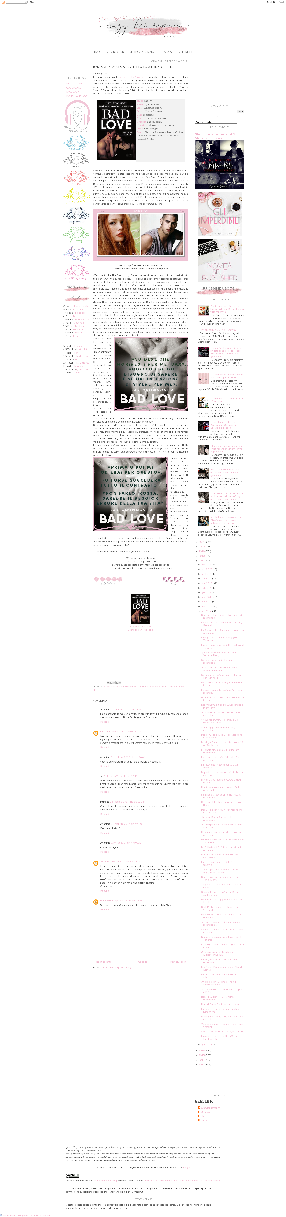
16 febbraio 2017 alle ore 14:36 (128, 709)
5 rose (107, 686)
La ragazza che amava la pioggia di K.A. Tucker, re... (222, 639)
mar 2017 (207, 606)
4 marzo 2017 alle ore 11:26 (125, 861)
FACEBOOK (72, 91)
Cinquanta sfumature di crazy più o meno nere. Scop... (219, 721)
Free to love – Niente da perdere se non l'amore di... (222, 916)
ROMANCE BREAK (76, 95)
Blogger (187, 1167)
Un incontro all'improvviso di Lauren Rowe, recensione (219, 669)
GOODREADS (73, 87)
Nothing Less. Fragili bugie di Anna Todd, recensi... (222, 1018)
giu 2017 (207, 592)
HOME (97, 51)
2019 (202, 551)
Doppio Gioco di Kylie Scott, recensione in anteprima (221, 736)
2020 (202, 546)
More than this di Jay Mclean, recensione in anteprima (222, 699)
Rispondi (104, 721)
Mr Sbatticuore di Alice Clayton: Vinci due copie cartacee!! (227, 376)
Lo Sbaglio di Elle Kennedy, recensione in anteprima (222, 631)
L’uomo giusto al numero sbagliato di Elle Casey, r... (222, 946)
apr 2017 (207, 601)
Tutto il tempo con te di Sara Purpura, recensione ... (220, 923)
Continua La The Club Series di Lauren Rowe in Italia (221, 676)
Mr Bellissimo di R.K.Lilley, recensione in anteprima (221, 848)
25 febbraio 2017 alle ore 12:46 (120, 776)
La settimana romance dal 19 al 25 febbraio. (219, 766)
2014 (202, 1059)
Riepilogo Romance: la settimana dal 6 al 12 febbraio (222, 841)
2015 (202, 1055)
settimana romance (143, 51)
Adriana (104, 861)
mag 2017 (207, 596)
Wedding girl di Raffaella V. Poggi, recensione (218, 729)
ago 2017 (207, 583)
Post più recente (102, 961)
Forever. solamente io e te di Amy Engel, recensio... (222, 691)
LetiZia (104, 731)
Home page (141, 961)
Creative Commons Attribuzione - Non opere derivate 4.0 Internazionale (182, 1180)
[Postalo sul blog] (111, 682)
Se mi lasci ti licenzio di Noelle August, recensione (221, 796)
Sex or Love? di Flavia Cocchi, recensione (222, 1031)
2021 (202, 542)
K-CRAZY (167, 51)
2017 (202, 560)
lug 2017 (207, 587)
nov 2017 (207, 569)
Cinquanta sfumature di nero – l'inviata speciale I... (221, 886)
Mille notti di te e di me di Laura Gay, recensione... (220, 751)
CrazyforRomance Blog (104, 1180)
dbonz (204, 1116)
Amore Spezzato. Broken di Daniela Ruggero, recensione (220, 871)
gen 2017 (207, 1044)
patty (204, 1120)
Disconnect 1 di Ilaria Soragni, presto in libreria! (221, 803)
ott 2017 (207, 573)
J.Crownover (143, 686)
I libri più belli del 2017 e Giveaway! (218, 329)
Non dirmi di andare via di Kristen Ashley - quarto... (222, 938)
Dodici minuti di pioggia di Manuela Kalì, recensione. (221, 616)
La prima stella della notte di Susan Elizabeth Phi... (219, 1037)
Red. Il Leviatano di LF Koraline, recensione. (217, 998)
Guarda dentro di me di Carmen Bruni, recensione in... (221, 714)
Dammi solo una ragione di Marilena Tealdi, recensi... (220, 878)
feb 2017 (207, 610)
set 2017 (207, 578)
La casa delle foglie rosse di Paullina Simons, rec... (220, 1010)
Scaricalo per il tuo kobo (141, 629)
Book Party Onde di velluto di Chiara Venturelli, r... (220, 908)
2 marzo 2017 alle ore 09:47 (126, 842)
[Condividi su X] (114, 682)
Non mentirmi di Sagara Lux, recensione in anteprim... (222, 706)
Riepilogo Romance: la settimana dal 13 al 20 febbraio (222, 743)
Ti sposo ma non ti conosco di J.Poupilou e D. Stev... (222, 991)
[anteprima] (220, 234)
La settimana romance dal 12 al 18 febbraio (219, 863)
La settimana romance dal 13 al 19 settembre (227, 400)
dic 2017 (207, 564)
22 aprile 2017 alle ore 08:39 (127, 900)
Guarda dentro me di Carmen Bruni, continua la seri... (219, 893)
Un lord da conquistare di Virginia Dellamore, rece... (218, 983)
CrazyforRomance (210, 1107)
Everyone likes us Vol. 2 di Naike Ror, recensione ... (220, 758)
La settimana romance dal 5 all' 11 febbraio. (219, 976)
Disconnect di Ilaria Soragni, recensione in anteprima (221, 684)
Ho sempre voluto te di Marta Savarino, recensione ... (222, 833)
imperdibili (185, 51)
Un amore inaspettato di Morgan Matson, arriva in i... (218, 953)
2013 (202, 1064)
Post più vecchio (179, 961)
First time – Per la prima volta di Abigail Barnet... (221, 968)
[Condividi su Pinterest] (119, 682)
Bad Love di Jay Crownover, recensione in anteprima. (222, 811)
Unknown (105, 900)
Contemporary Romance (123, 686)
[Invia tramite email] (108, 682)
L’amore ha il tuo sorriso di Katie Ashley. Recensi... (222, 624)
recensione (155, 686)
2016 (202, 1050)
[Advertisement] (140, 655)
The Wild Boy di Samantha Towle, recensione (219, 818)
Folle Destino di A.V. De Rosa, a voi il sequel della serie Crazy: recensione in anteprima (227, 496)
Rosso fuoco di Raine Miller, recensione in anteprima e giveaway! (224, 472)
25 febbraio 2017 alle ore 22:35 (127, 801)
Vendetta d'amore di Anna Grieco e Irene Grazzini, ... (222, 931)
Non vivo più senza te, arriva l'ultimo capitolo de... (220, 856)
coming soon (115, 51)
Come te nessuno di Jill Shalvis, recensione (217, 661)
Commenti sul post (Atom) (117, 967)
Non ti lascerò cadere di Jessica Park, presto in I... (220, 789)
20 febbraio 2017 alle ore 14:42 (128, 757)
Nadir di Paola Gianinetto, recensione (220, 1004)
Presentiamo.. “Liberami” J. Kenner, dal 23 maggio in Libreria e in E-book (224, 425)
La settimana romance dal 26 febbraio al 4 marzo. (222, 646)
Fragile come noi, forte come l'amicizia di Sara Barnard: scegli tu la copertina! (227, 309)
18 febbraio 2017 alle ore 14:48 (126, 731)
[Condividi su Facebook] (116, 682)
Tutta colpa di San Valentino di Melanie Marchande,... (221, 826)
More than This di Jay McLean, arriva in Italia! (221, 901)
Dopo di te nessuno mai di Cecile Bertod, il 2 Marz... (222, 774)
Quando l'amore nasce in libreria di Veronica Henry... (219, 654)
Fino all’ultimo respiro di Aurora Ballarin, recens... (221, 781)
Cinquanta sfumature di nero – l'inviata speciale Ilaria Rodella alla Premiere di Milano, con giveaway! (226, 352)
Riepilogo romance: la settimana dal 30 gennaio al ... (221, 961)
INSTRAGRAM (74, 83)
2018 (202, 555)
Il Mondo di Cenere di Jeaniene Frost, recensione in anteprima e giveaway (226, 448)
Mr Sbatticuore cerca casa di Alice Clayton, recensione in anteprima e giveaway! (225, 520)
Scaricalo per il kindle (141, 626)
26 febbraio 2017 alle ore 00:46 (128, 823)
